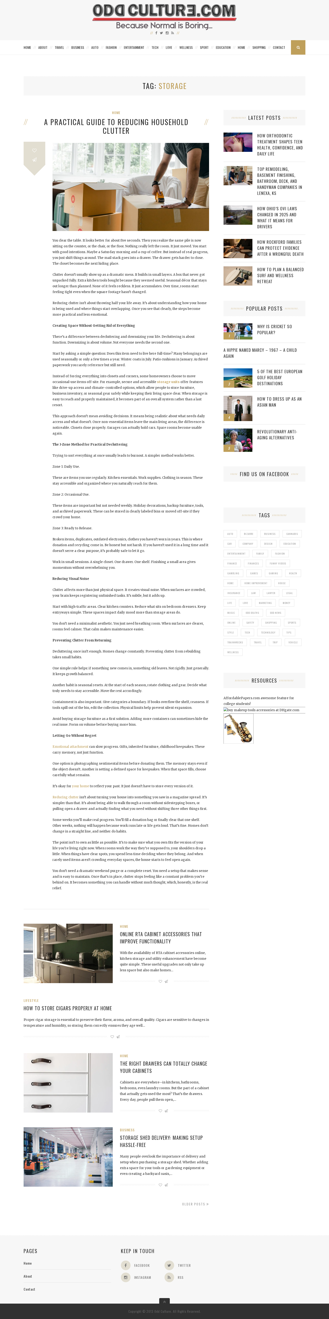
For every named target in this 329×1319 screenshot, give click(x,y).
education (289, 543)
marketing (265, 603)
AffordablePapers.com (242, 698)
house (282, 583)
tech (247, 632)
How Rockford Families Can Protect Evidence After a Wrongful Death (280, 248)
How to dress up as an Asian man (279, 402)
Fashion (111, 47)
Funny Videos (278, 563)
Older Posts (194, 1203)
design (268, 543)
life (229, 603)
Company (248, 543)
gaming (273, 573)
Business (77, 47)
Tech (154, 47)
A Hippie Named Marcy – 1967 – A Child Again (260, 353)
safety (250, 622)
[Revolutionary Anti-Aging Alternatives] (238, 431)
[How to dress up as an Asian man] (238, 398)
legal (289, 593)
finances (253, 563)
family (260, 553)
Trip (275, 642)
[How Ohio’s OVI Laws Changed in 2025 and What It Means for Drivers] (238, 208)
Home (27, 47)
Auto (95, 47)
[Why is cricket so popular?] (238, 325)
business (270, 534)
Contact (279, 47)
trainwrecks (235, 642)
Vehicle (293, 642)
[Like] (34, 150)
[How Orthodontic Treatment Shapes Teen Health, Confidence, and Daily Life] (238, 135)
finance (232, 563)
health (293, 573)
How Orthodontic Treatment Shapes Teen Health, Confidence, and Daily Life (280, 145)
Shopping (259, 47)
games (254, 573)
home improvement (255, 583)
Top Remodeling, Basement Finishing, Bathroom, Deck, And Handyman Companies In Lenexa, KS (279, 181)
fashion (280, 553)
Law (253, 593)
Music (231, 613)
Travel (59, 47)
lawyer (271, 593)
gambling (233, 573)
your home (80, 786)
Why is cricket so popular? (274, 329)
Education (223, 47)
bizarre (248, 534)
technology (268, 632)
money (286, 603)
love (245, 603)
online (231, 622)
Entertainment (134, 47)
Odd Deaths (252, 613)
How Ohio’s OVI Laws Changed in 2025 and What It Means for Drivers (277, 217)
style (230, 632)
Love (169, 47)
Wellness (186, 47)
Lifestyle (31, 1000)
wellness (233, 652)
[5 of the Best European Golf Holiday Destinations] (238, 370)
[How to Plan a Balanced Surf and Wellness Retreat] (238, 268)
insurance (233, 593)
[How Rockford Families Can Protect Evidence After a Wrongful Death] (238, 241)
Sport (204, 47)
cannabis (292, 534)
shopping (271, 622)
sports (292, 622)
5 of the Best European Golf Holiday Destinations (280, 377)
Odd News (275, 613)
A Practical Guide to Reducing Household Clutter (116, 126)
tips (288, 632)
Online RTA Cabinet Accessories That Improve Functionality (161, 937)
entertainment (236, 553)
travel (258, 642)
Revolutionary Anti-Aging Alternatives (277, 435)
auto (230, 534)
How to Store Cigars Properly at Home (68, 1008)
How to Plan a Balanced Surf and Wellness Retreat (280, 275)
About (42, 47)
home (230, 583)
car (229, 543)
